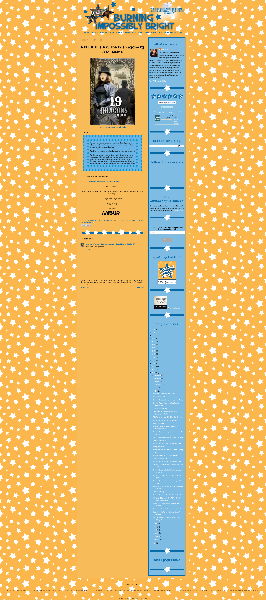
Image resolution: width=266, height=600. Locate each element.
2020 (154, 345)
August (156, 388)
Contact (95, 32)
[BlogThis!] (84, 225)
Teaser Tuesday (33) (160, 492)
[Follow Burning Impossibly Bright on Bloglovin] (167, 108)
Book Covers (121, 220)
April (155, 530)
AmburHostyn (165, 49)
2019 (154, 348)
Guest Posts (143, 32)
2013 (154, 366)
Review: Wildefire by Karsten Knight (165, 455)
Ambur (163, 116)
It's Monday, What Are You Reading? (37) (167, 420)
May (155, 527)
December (157, 375)
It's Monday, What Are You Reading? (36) (167, 443)
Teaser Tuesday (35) (160, 440)
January (157, 539)
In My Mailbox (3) (159, 397)
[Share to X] (86, 225)
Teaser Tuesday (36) (160, 408)
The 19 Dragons (86, 222)
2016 (154, 357)
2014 (154, 363)
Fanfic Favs (156, 32)
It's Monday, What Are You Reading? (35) (167, 461)
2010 (154, 543)
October (157, 382)
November (157, 378)
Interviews (130, 32)
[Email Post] (93, 222)
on (112, 127)
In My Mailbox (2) (159, 423)
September (158, 385)
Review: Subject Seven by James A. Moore (168, 400)
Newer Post (85, 287)
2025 (154, 329)
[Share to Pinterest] (90, 225)
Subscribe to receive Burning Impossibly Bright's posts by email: (167, 228)
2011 (153, 373)
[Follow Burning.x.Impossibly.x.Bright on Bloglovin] (167, 103)
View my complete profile (158, 81)
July (155, 391)
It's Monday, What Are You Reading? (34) (167, 495)
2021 (154, 341)
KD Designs (66, 590)
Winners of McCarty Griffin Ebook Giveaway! (168, 437)
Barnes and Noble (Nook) (97, 181)
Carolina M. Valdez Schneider (96, 244)
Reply (88, 249)
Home (86, 32)
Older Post (140, 287)
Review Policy (107, 32)
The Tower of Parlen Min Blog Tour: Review (167, 417)
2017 (154, 354)
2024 (154, 332)
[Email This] (82, 225)
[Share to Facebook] (88, 225)
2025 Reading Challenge (167, 113)
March (156, 533)
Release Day (130, 220)
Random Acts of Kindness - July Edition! (167, 509)
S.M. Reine (139, 220)
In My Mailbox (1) (159, 446)
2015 (154, 360)
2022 (154, 338)
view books (176, 123)
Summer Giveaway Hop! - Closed (164, 394)
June (155, 524)
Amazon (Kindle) (113, 181)
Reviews (119, 32)
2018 (154, 351)
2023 (154, 335)
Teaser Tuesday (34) (160, 458)
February (157, 536)
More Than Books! (173, 32)
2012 (154, 369)
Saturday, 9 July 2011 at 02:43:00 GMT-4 (121, 244)
